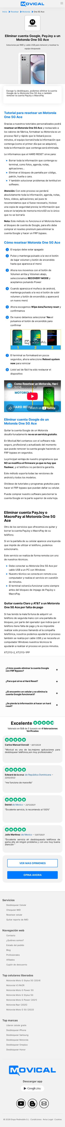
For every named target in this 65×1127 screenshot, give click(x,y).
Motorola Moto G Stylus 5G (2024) (23, 980)
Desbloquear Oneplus (17, 1044)
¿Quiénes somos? (15, 940)
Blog (8, 950)
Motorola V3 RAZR (15, 985)
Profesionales (13, 955)
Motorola (26, 12)
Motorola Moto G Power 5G (20, 990)
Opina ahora (33, 874)
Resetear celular (14, 914)
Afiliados (10, 959)
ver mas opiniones (32, 863)
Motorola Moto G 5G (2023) (20, 1009)
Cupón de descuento (16, 964)
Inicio (4, 12)
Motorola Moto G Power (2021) (21, 1000)
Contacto (10, 935)
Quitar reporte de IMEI (17, 919)
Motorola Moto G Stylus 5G (19, 995)
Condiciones (35, 1119)
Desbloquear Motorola (17, 1040)
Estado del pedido (15, 945)
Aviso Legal (48, 1119)
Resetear (15, 12)
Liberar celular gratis (16, 1025)
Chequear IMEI (13, 910)
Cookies (58, 1119)
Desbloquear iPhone (16, 1030)
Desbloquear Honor (16, 1049)
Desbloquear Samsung (17, 1035)
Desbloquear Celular (16, 905)
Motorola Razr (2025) (16, 1004)
